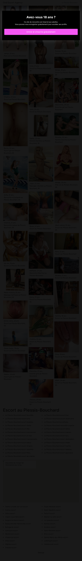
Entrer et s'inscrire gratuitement (41, 32)
